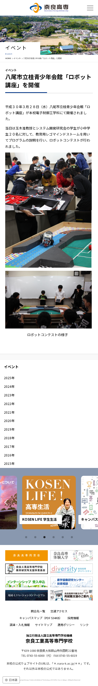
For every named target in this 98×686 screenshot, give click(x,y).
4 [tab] (54, 537)
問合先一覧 (38, 611)
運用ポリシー (66, 625)
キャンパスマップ (40, 618)
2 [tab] (36, 537)
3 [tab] (45, 537)
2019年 (9, 429)
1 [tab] (27, 537)
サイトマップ (43, 625)
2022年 (9, 403)
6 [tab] (72, 537)
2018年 (9, 438)
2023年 (9, 395)
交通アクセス (58, 611)
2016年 (9, 455)
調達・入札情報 (20, 625)
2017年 (9, 446)
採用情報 (73, 618)
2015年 (9, 463)
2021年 (9, 412)
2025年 (9, 378)
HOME (8, 58)
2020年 (9, 420)
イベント (17, 58)
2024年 (9, 386)
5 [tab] (63, 537)
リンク (84, 625)
